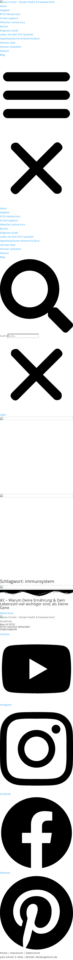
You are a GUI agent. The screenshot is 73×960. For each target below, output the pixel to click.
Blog (2, 54)
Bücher (4, 26)
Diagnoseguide (8, 629)
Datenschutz (33, 953)
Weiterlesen (7, 613)
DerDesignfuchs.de (46, 957)
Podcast (4, 50)
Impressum (16, 953)
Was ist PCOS (7, 624)
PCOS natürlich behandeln (15, 626)
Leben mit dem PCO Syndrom (16, 34)
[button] (36, 131)
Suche (3, 335)
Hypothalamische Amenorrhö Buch (20, 38)
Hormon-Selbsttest (10, 46)
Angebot (5, 10)
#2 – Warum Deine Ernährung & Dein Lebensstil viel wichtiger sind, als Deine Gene (34, 603)
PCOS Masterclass (10, 14)
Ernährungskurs (9, 18)
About (3, 6)
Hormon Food (7, 42)
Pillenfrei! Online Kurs (12, 22)
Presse (3, 953)
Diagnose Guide (9, 30)
